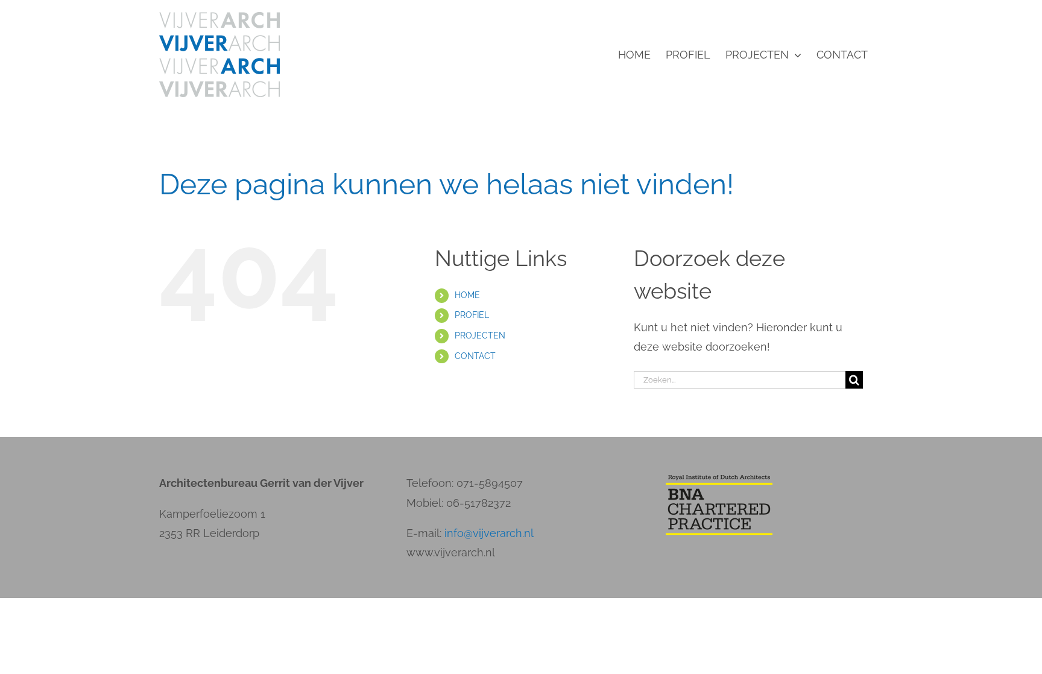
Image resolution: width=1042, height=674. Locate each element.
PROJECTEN (480, 335)
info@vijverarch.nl (489, 533)
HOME (467, 295)
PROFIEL (472, 315)
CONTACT (475, 356)
